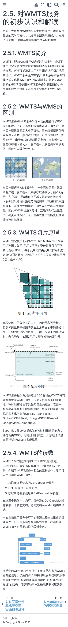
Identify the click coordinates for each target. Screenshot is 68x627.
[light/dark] (49, 4)
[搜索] (56, 4)
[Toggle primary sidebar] (4, 4)
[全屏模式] (43, 4)
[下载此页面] (36, 4)
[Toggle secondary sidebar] (63, 4)
